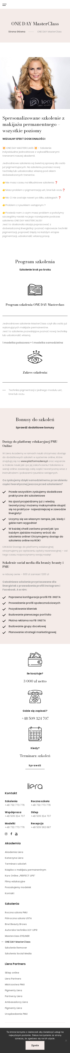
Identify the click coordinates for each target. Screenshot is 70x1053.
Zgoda (35, 1045)
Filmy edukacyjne (15, 881)
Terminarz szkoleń (15, 863)
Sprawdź (35, 765)
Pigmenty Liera (13, 990)
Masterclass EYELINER (17, 936)
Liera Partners (13, 978)
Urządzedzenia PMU (16, 1014)
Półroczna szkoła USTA (18, 918)
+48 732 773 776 (15, 805)
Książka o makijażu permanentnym (25, 869)
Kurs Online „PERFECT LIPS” (20, 875)
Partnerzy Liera (13, 996)
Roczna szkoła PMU (16, 912)
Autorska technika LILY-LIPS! (21, 930)
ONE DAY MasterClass (17, 941)
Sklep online (12, 972)
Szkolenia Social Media (18, 953)
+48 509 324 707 (35, 718)
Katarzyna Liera (14, 858)
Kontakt (9, 893)
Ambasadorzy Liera (16, 1002)
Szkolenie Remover (16, 947)
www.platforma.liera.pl (34, 461)
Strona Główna (16, 31)
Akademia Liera (14, 852)
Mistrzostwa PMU (15, 984)
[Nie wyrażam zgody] (66, 1040)
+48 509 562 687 (41, 827)
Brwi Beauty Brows (16, 924)
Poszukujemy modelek (18, 887)
